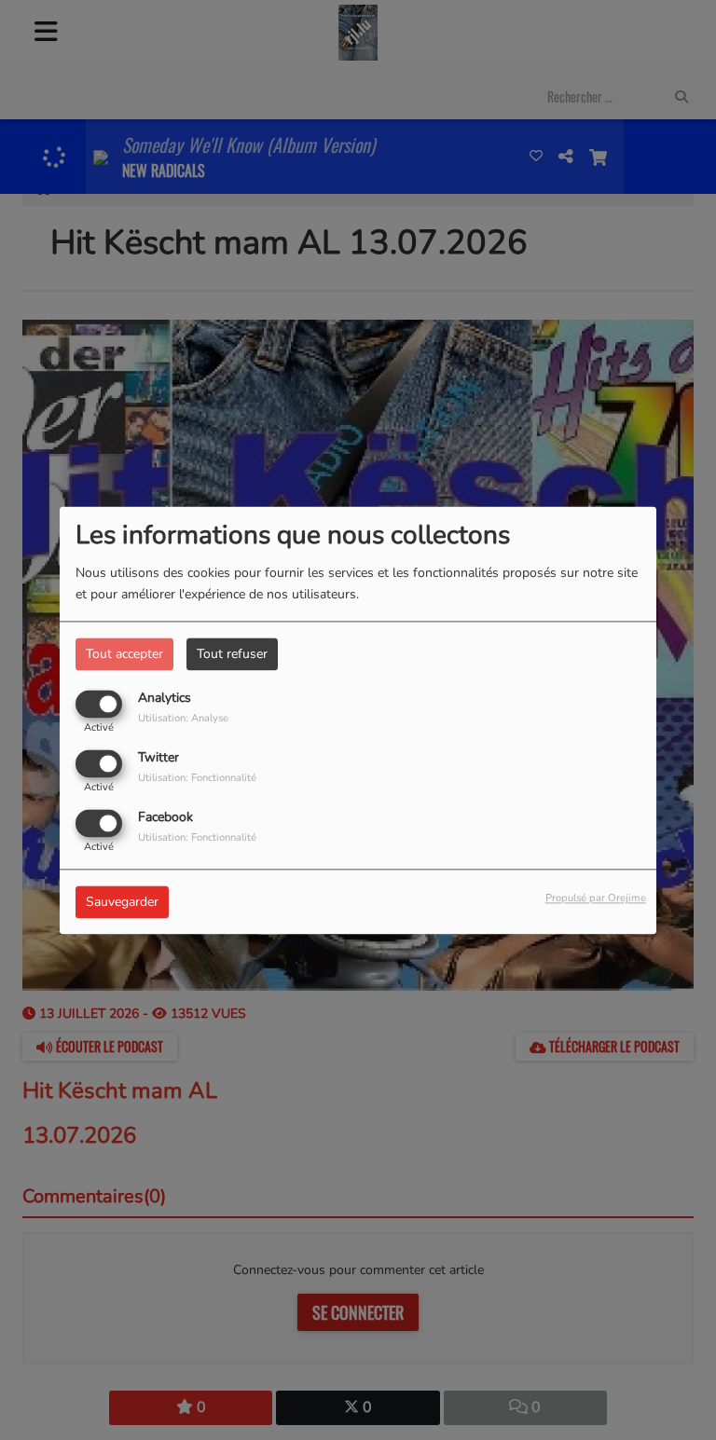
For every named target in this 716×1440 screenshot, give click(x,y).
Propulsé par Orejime (595, 898)
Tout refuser (232, 654)
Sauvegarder (122, 902)
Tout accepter (124, 654)
